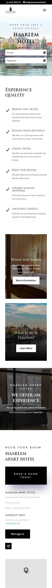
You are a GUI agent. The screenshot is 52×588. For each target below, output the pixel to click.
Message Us (17, 534)
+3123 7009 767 (14, 2)
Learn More (26, 348)
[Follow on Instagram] (8, 546)
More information (26, 280)
